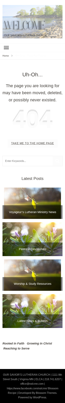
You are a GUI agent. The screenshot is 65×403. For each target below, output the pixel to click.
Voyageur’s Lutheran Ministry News (32, 212)
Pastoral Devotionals (32, 249)
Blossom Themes (46, 392)
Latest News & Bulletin (33, 321)
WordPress (39, 397)
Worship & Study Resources (32, 283)
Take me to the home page (32, 143)
